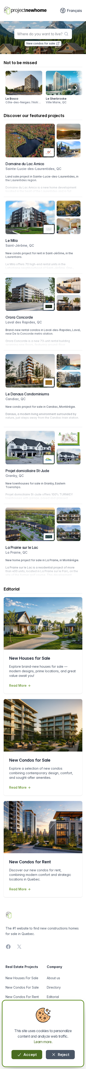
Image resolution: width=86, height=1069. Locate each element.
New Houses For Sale (22, 978)
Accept (29, 1054)
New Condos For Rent (22, 997)
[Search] (66, 34)
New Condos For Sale (22, 987)
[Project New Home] (25, 10)
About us (53, 978)
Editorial (53, 997)
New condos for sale (40, 43)
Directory (54, 987)
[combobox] (43, 34)
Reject (63, 1054)
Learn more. (43, 1041)
